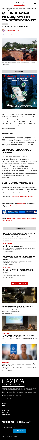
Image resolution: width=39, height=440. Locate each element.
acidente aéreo (11, 218)
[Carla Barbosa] (3, 30)
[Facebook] (3, 34)
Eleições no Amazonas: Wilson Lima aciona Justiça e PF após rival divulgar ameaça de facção (18, 271)
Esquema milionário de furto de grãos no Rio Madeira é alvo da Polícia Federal (19, 234)
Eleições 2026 (7, 243)
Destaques (6, 255)
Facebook (13, 206)
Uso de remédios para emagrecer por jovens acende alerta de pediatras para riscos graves (19, 258)
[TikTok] (8, 398)
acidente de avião (23, 218)
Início (3, 8)
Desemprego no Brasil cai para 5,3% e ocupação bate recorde (18, 364)
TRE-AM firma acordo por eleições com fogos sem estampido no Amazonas (18, 336)
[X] (8, 34)
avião (3, 220)
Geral (8, 8)
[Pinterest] (12, 34)
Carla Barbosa (13, 30)
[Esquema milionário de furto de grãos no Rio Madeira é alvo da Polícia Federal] (19, 295)
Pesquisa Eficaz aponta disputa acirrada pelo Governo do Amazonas (18, 245)
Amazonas (32, 218)
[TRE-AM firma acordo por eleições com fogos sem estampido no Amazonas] (19, 324)
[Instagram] (5, 398)
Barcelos (9, 220)
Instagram (21, 203)
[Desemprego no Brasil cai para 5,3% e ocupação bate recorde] (19, 352)
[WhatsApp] (16, 34)
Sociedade (14, 8)
